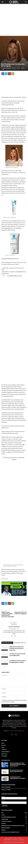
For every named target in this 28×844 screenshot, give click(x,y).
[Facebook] (2, 73)
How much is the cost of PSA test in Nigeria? (20, 612)
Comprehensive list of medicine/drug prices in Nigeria (17, 777)
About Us (3, 745)
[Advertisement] (14, 18)
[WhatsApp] (12, 73)
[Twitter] (6, 73)
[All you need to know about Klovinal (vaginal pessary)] (5, 771)
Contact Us (4, 749)
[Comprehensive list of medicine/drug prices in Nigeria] (5, 778)
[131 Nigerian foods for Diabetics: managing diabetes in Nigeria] (5, 662)
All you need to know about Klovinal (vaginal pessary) (16, 770)
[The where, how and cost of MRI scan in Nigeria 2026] (5, 655)
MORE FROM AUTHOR (19, 642)
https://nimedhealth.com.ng (14, 628)
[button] (2, 2)
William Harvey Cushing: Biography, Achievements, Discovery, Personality (7, 614)
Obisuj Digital (22, 842)
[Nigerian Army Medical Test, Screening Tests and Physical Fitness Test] (5, 648)
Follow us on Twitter (6, 789)
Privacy (3, 747)
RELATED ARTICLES (7, 642)
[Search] (26, 2)
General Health (8, 34)
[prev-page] (2, 667)
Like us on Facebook (5, 787)
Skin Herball (4, 579)
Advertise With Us (5, 751)
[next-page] (5, 667)
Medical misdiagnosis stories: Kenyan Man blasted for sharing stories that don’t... (17, 764)
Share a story (4, 753)
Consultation (4, 756)
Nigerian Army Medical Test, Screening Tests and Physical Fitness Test (16, 648)
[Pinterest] (9, 73)
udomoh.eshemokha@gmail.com (16, 730)
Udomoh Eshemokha (6, 68)
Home (2, 34)
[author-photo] (14, 624)
